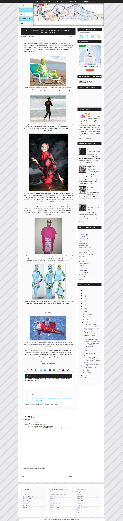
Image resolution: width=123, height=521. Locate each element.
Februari (89, 372)
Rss (37, 1)
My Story (81, 259)
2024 (86, 292)
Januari (88, 374)
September (89, 318)
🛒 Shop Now (89, 70)
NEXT (71, 476)
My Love (52, 505)
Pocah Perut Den (54, 507)
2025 (86, 290)
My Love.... (88, 366)
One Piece (80, 498)
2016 (86, 303)
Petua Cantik (26, 503)
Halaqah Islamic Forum (85, 247)
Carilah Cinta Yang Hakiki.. (92, 359)
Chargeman (26, 494)
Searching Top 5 (37, 400)
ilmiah (80, 279)
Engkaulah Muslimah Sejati (92, 343)
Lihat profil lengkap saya (85, 138)
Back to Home (28, 394)
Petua (80, 265)
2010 (86, 375)
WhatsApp (81, 274)
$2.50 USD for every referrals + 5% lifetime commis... (90, 336)
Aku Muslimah (89, 346)
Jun (87, 321)
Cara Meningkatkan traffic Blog (58, 494)
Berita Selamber (81, 489)
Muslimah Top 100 (55, 503)
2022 (86, 295)
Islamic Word (82, 252)
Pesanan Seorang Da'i (84, 263)
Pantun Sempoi (27, 501)
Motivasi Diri (80, 496)
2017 (86, 301)
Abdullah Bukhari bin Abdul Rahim (59, 489)
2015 (86, 305)
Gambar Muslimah (41, 398)
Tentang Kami (72, 1)
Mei (87, 322)
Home (22, 5)
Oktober (89, 316)
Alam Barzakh (26, 489)
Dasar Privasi (85, 1)
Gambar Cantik (59, 1)
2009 (86, 377)
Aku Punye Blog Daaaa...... (92, 367)
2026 (86, 289)
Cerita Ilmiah (26, 492)
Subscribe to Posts (28, 468)
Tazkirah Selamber (82, 507)
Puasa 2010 (82, 270)
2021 (86, 297)
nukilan (25, 507)
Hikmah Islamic (83, 250)
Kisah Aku (79, 494)
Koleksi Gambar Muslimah (53, 398)
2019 (86, 300)
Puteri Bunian (82, 272)
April (88, 369)
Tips (78, 510)
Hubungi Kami (46, 1)
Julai (88, 319)
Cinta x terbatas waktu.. (91, 324)
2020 (86, 298)
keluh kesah (26, 505)
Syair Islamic (80, 505)
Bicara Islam (53, 492)
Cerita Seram (82, 238)
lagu (78, 512)
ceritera (81, 277)
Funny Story (82, 243)
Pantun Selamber (81, 501)
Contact (24, 10)
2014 (86, 306)
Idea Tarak (25, 23)
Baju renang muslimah (30, 398)
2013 (86, 308)
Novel (80, 261)
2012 (86, 310)
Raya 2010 (80, 503)
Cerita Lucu (53, 496)
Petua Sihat (81, 268)
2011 (85, 311)
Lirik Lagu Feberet (27, 498)
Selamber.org (93, 114)
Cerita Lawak (82, 234)
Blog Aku (79, 492)
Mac (88, 370)
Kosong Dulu (25, 18)
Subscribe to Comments (40, 468)
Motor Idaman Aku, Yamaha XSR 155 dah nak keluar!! (93, 207)
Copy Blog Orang (83, 241)
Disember (89, 313)
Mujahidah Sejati (90, 345)
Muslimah (63, 398)
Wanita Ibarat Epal (90, 357)
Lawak (52, 501)
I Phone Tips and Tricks (29, 496)
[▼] (84, 322)
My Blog (23, 14)
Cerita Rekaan (82, 236)
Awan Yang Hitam (83, 232)
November (89, 314)
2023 (86, 293)
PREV (23, 476)
